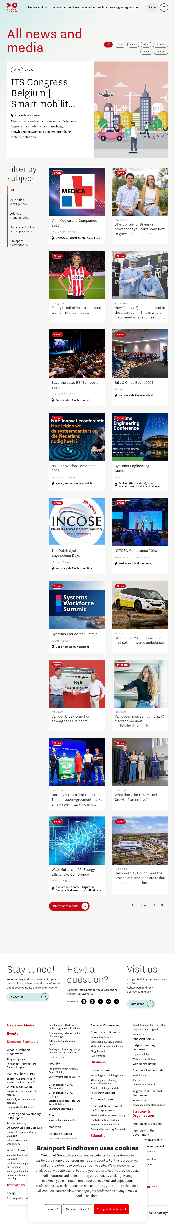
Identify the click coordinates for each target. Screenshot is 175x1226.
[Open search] (164, 7)
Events (12, 1034)
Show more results (66, 906)
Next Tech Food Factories (63, 1120)
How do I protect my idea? (105, 1124)
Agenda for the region (147, 1124)
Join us (136, 1080)
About (51, 1209)
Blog (146, 44)
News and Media (20, 1025)
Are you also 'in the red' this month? (22, 1093)
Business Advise (102, 1099)
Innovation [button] (59, 7)
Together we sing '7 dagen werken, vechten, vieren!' (21, 1081)
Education (99, 1136)
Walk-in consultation (144, 1059)
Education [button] (88, 7)
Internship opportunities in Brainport (21, 1134)
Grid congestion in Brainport (22, 1198)
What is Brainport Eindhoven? (18, 1052)
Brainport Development (148, 1146)
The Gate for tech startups (105, 1120)
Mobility (54, 1063)
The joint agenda (16, 1059)
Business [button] (73, 7)
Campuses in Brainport (106, 1032)
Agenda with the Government (143, 1132)
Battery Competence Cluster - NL (65, 1078)
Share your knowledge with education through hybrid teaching (22, 1175)
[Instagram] (92, 1001)
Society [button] (102, 7)
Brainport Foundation (144, 1159)
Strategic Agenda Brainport (147, 1140)
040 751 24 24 (85, 994)
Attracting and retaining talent (107, 1075)
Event (133, 44)
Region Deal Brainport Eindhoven (147, 1093)
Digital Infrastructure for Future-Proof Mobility (66, 1103)
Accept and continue (110, 1209)
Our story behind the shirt (20, 1107)
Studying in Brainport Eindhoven (24, 1128)
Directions (137, 1003)
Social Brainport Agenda (145, 1029)
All (108, 44)
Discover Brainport (22, 1042)
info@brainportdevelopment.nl (98, 989)
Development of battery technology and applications (64, 1027)
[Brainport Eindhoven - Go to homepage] (12, 7)
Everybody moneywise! (19, 1087)
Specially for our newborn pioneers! (21, 1101)
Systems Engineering (105, 1025)
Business (98, 1062)
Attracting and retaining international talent (104, 1082)
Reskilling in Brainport (103, 1093)
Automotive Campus (102, 1037)
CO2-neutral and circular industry (62, 1043)
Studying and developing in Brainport (24, 1116)
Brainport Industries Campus (106, 1042)
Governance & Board (143, 1084)
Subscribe (17, 996)
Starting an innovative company (108, 1115)
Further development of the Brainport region (21, 1065)
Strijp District (98, 1051)
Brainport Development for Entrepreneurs (106, 1108)
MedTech (55, 1127)
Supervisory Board (142, 1164)
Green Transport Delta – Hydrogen (62, 1095)
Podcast (161, 51)
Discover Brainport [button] (38, 7)
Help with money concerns (143, 1047)
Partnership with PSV (21, 1073)
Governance (139, 1100)
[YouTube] (108, 1001)
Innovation (16, 1185)
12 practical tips (141, 1054)
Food (52, 1115)
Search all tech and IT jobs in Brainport (22, 1157)
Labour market (100, 1070)
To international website (145, 1189)
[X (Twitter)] (116, 1001)
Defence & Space (60, 1134)
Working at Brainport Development (143, 1153)
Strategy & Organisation (143, 1113)
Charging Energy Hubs (61, 1109)
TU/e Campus (98, 1055)
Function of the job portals (105, 1088)
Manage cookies (76, 1209)
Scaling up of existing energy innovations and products (64, 1051)
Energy (11, 1193)
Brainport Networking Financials (108, 1129)
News (120, 44)
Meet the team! (57, 1057)
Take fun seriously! (17, 1123)
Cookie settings (157, 1213)
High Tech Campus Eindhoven (107, 1046)
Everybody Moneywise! (144, 1063)
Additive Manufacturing (19, 216)
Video (146, 51)
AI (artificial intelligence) (18, 202)
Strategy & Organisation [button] (124, 7)
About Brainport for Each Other (149, 1025)
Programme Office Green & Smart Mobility (63, 1070)
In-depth (160, 44)
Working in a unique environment (18, 1165)
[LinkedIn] (100, 1001)
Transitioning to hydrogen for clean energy (64, 1035)
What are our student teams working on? (22, 1142)
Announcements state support (148, 1105)
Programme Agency (143, 1039)
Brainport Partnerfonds (19, 243)
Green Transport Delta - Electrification (61, 1087)
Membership (139, 1034)
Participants (139, 1075)
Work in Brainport (18, 1150)
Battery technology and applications (23, 229)
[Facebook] (84, 1001)
